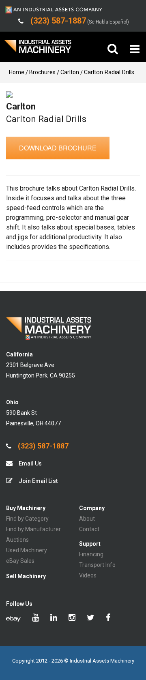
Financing (91, 554)
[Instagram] (72, 618)
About (87, 518)
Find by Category (27, 518)
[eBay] (13, 618)
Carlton (69, 72)
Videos (88, 575)
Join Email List (37, 481)
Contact (89, 529)
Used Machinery (26, 550)
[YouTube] (35, 618)
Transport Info (97, 565)
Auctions (17, 539)
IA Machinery (37, 49)
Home (16, 72)
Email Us (29, 463)
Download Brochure (58, 147)
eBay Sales (20, 561)
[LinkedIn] (53, 618)
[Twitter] (90, 618)
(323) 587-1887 (42, 446)
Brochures (42, 72)
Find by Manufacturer (33, 529)
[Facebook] (108, 618)
